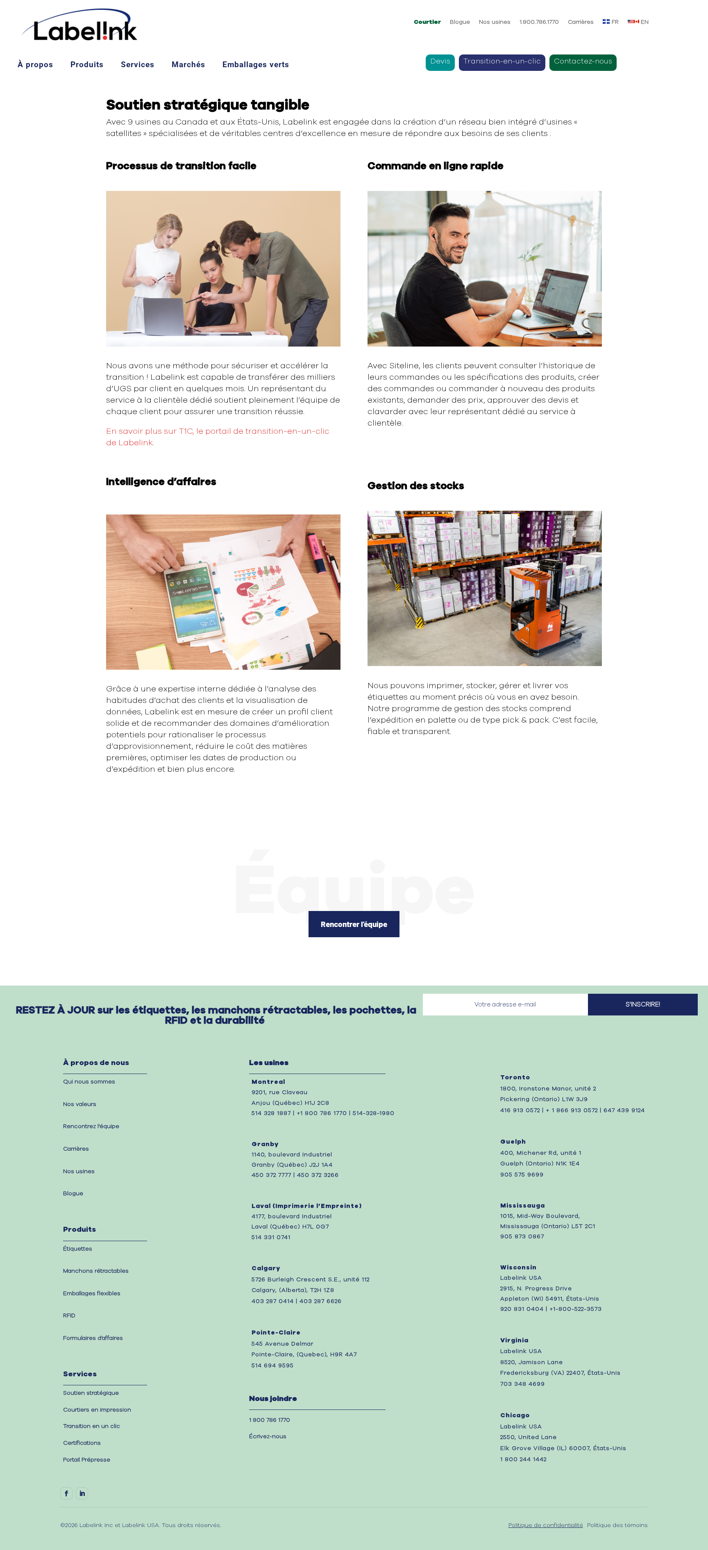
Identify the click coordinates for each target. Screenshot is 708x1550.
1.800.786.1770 (539, 22)
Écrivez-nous (267, 1436)
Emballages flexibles (91, 1293)
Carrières (581, 22)
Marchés (188, 64)
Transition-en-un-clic (502, 62)
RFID (69, 1316)
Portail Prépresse (86, 1460)
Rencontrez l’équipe (91, 1126)
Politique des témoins (617, 1525)
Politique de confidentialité (545, 1525)
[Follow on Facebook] (66, 1493)
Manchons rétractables (96, 1271)
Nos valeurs (79, 1104)
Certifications (82, 1443)
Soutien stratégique (91, 1393)
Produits (87, 64)
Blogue (460, 22)
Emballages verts (255, 64)
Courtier (427, 22)
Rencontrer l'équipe (354, 924)
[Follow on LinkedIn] (82, 1493)
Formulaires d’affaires (93, 1338)
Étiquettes (77, 1249)
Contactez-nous (583, 62)
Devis (440, 62)
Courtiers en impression (97, 1410)
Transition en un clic (91, 1426)
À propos (35, 64)
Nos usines (495, 22)
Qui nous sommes (89, 1082)
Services (137, 64)
